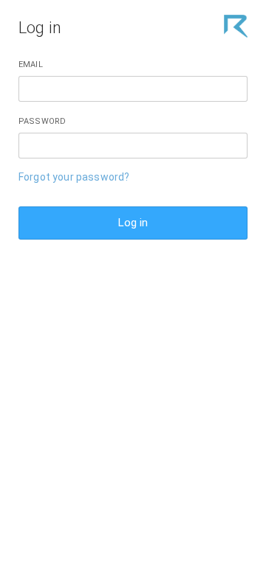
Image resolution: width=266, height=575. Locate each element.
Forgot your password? (73, 177)
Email (30, 64)
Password (42, 121)
